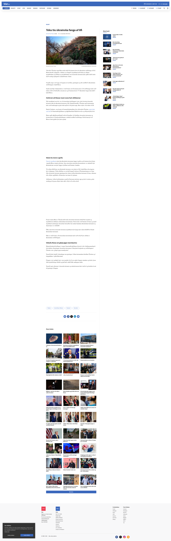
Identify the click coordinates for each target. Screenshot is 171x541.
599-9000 (45, 522)
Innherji (125, 509)
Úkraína (49, 308)
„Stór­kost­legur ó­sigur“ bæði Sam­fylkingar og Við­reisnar (119, 97)
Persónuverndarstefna (46, 517)
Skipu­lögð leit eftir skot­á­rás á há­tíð (54, 375)
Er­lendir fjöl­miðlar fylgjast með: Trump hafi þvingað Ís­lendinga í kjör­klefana (87, 393)
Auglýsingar (58, 515)
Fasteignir (125, 510)
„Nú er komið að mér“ (68, 375)
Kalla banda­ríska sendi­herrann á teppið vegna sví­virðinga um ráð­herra (53, 409)
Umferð (57, 524)
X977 (124, 521)
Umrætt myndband (51, 161)
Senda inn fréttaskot (60, 529)
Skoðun (114, 516)
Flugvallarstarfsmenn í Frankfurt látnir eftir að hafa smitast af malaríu (70, 488)
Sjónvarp (114, 517)
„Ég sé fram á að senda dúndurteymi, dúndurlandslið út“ (118, 66)
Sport (114, 512)
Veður (124, 516)
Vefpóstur (58, 526)
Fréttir (114, 509)
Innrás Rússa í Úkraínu (58, 308)
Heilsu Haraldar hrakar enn (69, 469)
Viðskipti (114, 510)
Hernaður (76, 308)
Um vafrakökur (59, 527)
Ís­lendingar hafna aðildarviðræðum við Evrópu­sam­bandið (117, 74)
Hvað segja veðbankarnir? (118, 81)
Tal (123, 522)
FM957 (124, 519)
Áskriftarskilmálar (59, 521)
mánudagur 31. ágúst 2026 (151, 4)
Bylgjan (124, 517)
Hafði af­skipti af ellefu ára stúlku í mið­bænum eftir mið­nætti (118, 106)
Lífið (114, 514)
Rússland (68, 308)
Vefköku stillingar (11, 535)
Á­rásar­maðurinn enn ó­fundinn (87, 360)
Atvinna (124, 512)
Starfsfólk (58, 522)
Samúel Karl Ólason (50, 33)
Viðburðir (125, 514)
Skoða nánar (7, 531)
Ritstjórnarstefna (59, 519)
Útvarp (114, 519)
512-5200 (60, 514)
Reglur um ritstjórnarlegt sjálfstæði (46, 515)
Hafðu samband (59, 517)
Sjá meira (71, 492)
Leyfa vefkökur (27, 535)
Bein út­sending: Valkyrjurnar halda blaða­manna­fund (118, 51)
